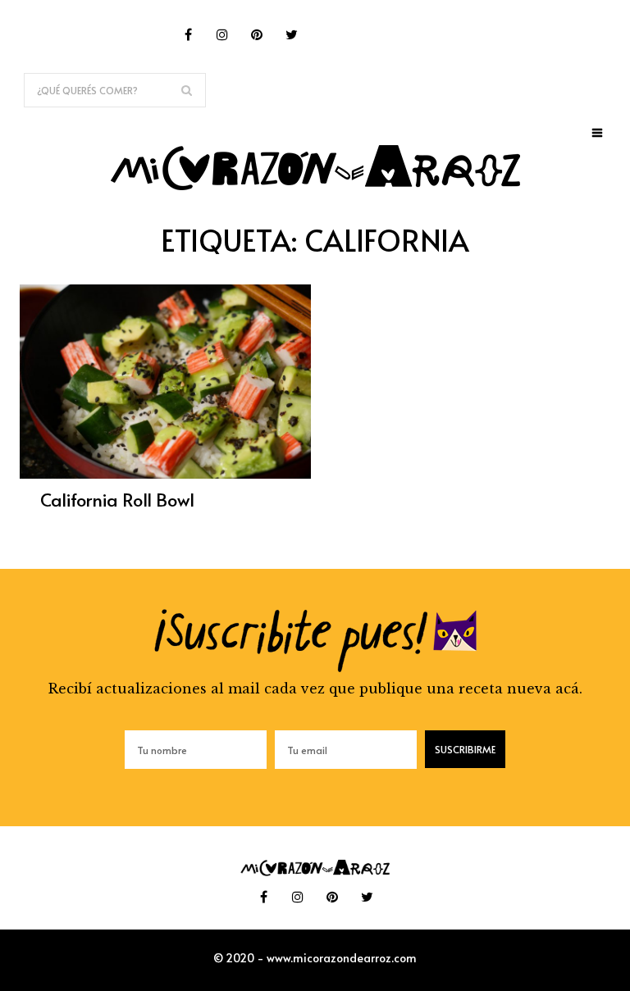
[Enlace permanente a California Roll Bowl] (165, 474)
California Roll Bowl (117, 499)
